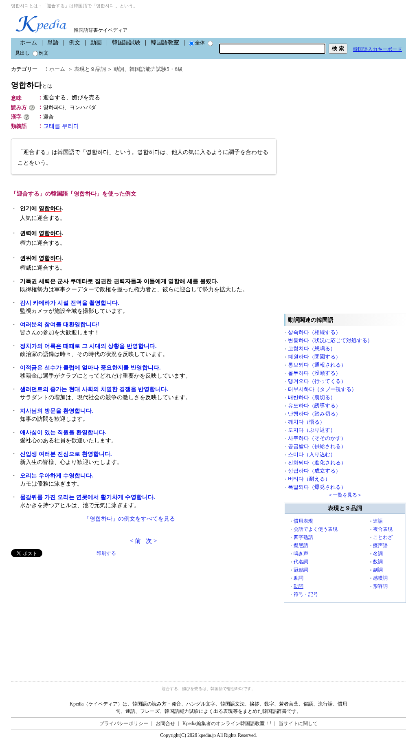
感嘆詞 (380, 578)
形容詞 (380, 586)
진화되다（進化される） (317, 462)
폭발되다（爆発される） (317, 487)
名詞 (378, 553)
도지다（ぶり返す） (312, 430)
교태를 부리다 (61, 126)
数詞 (378, 562)
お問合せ (165, 723)
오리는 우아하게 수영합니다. (56, 476)
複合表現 (383, 529)
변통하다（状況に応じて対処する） (330, 340)
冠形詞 (301, 570)
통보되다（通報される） (317, 365)
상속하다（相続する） (314, 332)
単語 (53, 43)
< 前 (135, 541)
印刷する (106, 553)
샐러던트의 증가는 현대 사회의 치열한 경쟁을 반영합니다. (94, 389)
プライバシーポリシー (123, 723)
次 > (151, 541)
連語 (378, 521)
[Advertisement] (72, 614)
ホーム (28, 43)
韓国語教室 (165, 43)
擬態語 (301, 545)
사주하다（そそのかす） (317, 438)
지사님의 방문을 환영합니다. (56, 411)
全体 (200, 43)
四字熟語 (303, 537)
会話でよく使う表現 (316, 529)
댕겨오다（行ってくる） (317, 381)
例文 (74, 43)
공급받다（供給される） (317, 446)
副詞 (378, 570)
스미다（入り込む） (312, 454)
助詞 (298, 578)
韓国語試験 (126, 43)
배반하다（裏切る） (312, 397)
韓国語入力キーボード (377, 49)
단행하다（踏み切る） (314, 414)
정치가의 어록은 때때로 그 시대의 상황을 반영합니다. (88, 346)
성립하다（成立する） (314, 471)
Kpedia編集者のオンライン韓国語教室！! (226, 723)
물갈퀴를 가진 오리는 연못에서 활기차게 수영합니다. (87, 497)
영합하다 (32, 85)
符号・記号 (306, 594)
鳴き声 (301, 553)
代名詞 (301, 562)
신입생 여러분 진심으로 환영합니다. (66, 454)
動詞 (119, 69)
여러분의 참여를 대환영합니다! (59, 324)
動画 (96, 43)
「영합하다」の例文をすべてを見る (129, 519)
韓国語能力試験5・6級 (156, 69)
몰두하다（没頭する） (314, 373)
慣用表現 (303, 521)
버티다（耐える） (309, 479)
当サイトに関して (298, 723)
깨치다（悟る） (306, 422)
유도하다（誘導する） (314, 405)
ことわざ (383, 537)
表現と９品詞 (90, 69)
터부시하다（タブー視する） (322, 389)
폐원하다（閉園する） (314, 357)
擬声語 (380, 545)
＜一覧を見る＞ (345, 495)
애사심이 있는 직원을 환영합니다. (63, 432)
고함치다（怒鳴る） (312, 348)
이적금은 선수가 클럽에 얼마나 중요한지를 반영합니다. (90, 368)
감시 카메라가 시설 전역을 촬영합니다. (69, 303)
